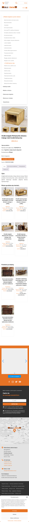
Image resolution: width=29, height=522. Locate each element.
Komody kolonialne (8, 27)
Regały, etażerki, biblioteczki (10, 58)
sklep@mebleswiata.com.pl (10, 470)
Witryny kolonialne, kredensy (10, 83)
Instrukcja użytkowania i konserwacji (16, 483)
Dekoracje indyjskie (8, 94)
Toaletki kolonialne (8, 78)
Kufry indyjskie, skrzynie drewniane (11, 40)
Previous (2, 116)
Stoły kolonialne (7, 68)
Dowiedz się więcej (8, 215)
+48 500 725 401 (7, 463)
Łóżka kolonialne (8, 48)
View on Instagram (15, 376)
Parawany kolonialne (8, 53)
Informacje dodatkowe (12, 166)
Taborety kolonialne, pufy (9, 75)
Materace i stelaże (8, 98)
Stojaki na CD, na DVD (9, 60)
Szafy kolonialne (7, 73)
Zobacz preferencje (14, 518)
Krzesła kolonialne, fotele (9, 37)
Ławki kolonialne (7, 45)
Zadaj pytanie (22, 166)
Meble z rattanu (7, 90)
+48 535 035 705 (7, 461)
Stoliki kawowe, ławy (10, 63)
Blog (10, 491)
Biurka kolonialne (8, 22)
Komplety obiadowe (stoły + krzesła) (12, 32)
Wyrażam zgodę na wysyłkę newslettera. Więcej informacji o (13, 407)
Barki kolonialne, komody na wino (11, 20)
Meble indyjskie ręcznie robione (12, 17)
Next (26, 116)
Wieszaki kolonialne (8, 80)
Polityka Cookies (10, 520)
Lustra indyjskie (7, 42)
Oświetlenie (6, 102)
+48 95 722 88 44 (8, 465)
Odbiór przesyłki (5, 488)
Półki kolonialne (7, 55)
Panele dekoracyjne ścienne (10, 50)
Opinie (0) (5, 169)
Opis (4, 166)
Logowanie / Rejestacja (16, 491)
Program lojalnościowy (6, 486)
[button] (27, 497)
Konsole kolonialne (8, 35)
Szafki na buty (7, 70)
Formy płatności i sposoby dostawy (17, 486)
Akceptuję (14, 510)
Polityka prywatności (17, 520)
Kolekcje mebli (6, 86)
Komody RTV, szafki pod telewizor (11, 30)
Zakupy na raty (12, 488)
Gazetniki (6, 25)
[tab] (4, 166)
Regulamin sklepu (5, 483)
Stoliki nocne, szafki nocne (10, 65)
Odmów (14, 514)
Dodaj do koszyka (21, 253)
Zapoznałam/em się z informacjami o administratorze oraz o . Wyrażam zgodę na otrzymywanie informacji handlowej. (14, 412)
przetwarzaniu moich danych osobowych (15, 408)
